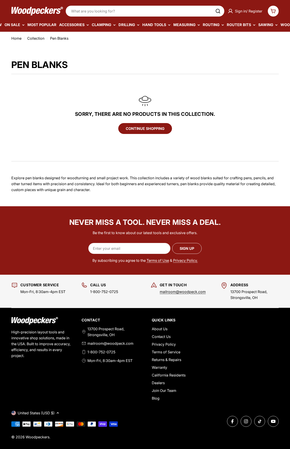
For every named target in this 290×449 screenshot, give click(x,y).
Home (16, 38)
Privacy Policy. (185, 260)
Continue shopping (145, 128)
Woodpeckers (37, 437)
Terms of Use (158, 260)
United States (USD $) (36, 413)
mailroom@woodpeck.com (183, 291)
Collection (35, 38)
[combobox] (145, 11)
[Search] (218, 11)
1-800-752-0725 (101, 352)
